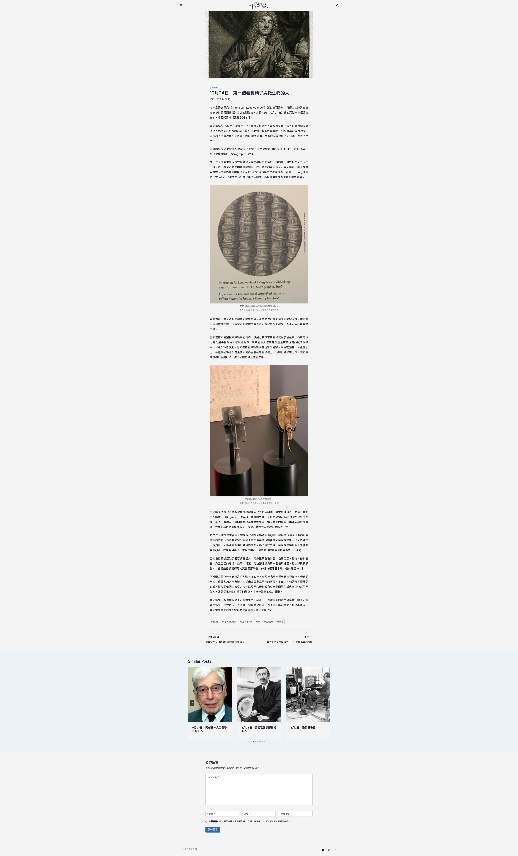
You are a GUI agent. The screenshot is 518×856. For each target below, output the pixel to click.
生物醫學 (213, 88)
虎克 (258, 622)
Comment (213, 777)
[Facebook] (323, 849)
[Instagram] (329, 849)
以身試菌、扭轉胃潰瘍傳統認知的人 (224, 640)
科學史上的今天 (228, 622)
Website (284, 813)
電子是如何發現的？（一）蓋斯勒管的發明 (289, 640)
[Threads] (335, 849)
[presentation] (210, 694)
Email (248, 813)
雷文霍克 (268, 622)
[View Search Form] (337, 5)
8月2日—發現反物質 (303, 727)
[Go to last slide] (192, 703)
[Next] (326, 703)
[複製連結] (229, 99)
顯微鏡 (280, 622)
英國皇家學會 (246, 622)
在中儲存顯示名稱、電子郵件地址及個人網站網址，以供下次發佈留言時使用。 (250, 821)
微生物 (214, 622)
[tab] (253, 741)
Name (211, 813)
